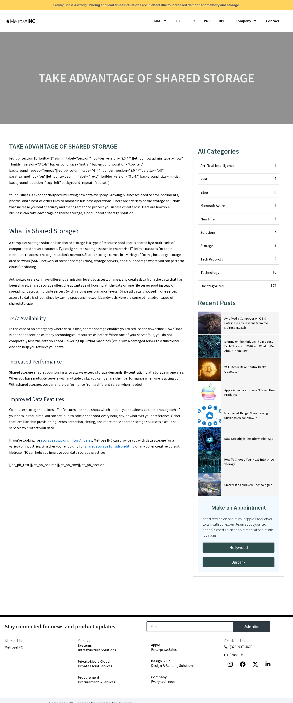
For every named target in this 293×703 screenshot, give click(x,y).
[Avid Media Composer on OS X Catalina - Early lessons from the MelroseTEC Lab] (209, 323)
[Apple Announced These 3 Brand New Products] (209, 392)
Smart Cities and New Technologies (248, 485)
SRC (193, 21)
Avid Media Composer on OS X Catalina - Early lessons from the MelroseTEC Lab (246, 323)
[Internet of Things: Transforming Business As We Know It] (209, 415)
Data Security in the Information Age (249, 439)
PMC (207, 21)
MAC (157, 21)
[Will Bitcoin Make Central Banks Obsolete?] (209, 369)
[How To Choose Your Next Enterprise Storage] (209, 461)
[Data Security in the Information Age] (209, 438)
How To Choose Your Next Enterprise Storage (249, 461)
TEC (178, 21)
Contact (272, 21)
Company (243, 21)
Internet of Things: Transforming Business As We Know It (246, 415)
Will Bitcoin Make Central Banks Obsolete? (245, 369)
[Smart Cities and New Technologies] (209, 484)
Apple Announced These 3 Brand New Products (249, 392)
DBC (222, 21)
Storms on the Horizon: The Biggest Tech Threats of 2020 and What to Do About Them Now (249, 346)
